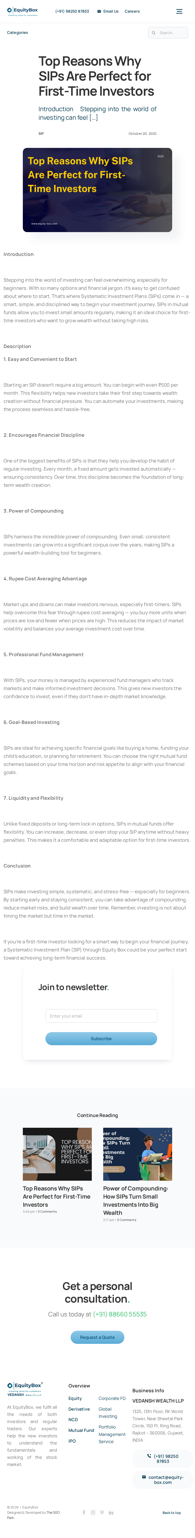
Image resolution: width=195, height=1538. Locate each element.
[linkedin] (111, 1512)
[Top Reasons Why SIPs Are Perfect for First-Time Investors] (57, 1154)
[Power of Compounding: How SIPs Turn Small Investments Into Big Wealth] (137, 1154)
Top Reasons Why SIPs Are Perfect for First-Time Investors (56, 1196)
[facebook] (84, 1512)
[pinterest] (102, 1512)
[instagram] (93, 1512)
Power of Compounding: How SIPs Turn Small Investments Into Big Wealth (135, 1200)
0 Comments (47, 1211)
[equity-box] (22, 9)
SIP (41, 133)
